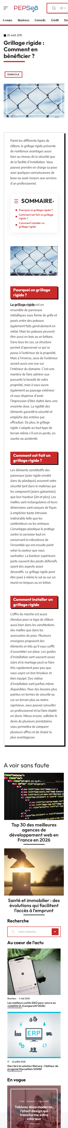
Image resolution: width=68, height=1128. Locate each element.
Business (11, 998)
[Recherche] (53, 8)
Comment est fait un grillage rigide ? (36, 216)
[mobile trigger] (7, 8)
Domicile (13, 74)
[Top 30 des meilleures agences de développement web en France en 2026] (34, 796)
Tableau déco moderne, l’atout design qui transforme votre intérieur (34, 1113)
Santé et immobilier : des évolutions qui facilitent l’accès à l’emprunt (34, 905)
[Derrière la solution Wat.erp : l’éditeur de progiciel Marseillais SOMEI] (34, 1035)
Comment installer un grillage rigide (31, 224)
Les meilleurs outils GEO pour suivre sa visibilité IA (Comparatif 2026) (31, 1004)
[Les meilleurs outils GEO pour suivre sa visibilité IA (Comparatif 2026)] (34, 971)
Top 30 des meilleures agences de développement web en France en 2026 (34, 832)
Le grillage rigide (22, 304)
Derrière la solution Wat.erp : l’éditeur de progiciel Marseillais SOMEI (32, 1067)
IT (8, 1061)
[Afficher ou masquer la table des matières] (53, 201)
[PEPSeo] (26, 8)
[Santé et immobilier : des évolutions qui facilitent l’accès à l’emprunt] (34, 872)
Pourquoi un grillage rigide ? (36, 210)
